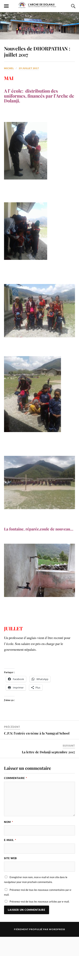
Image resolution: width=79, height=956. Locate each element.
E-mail (10, 840)
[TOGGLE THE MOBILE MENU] (6, 6)
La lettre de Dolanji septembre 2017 (48, 752)
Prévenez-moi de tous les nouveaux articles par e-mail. (39, 901)
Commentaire (15, 778)
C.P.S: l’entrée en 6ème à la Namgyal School (36, 733)
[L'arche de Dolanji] (39, 6)
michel (9, 68)
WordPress (57, 929)
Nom (8, 821)
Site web (10, 858)
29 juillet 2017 (29, 68)
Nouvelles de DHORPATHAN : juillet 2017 (37, 51)
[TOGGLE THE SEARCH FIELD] (72, 6)
